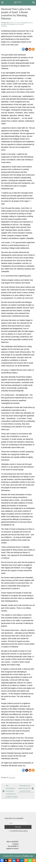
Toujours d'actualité (16, 24)
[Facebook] (23, 49)
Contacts (15, 844)
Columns (12, 777)
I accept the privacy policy (19, 831)
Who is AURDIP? (13, 841)
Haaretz (4, 24)
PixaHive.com (28, 856)
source (4, 26)
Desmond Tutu (26, 22)
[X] (26, 49)
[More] (33, 49)
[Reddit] (30, 49)
